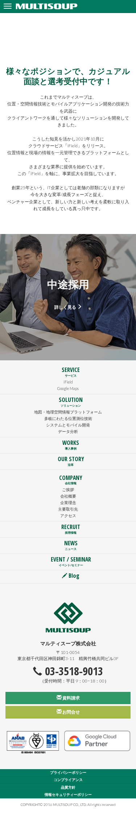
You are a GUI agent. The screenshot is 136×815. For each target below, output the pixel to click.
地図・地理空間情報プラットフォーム (68, 411)
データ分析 (68, 431)
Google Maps (68, 388)
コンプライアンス (68, 780)
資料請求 (71, 698)
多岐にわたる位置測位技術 (68, 418)
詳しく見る (65, 306)
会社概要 (68, 496)
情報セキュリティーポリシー (68, 795)
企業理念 (68, 502)
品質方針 (68, 787)
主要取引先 (68, 509)
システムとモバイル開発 (68, 424)
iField (68, 382)
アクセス (68, 515)
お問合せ (71, 712)
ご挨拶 (68, 489)
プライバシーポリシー (68, 773)
